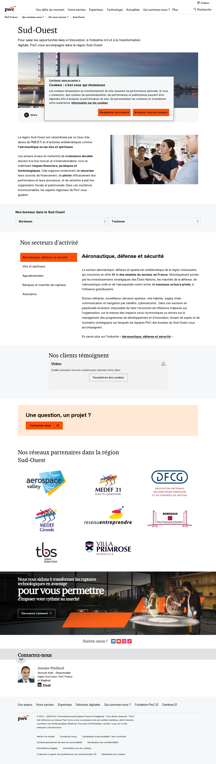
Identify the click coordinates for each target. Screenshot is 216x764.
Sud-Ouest (78, 17)
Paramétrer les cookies (113, 754)
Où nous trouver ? (58, 17)
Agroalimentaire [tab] (33, 275)
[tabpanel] (141, 296)
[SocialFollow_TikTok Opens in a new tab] (129, 642)
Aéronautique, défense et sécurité (146, 336)
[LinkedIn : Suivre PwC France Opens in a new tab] (113, 642)
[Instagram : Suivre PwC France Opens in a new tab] (124, 642)
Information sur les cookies (89, 102)
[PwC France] (10, 8)
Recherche (204, 9)
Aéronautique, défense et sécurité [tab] (45, 257)
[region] (109, 98)
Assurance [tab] (30, 294)
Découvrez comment (35, 613)
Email (47, 685)
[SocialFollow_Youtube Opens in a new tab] (119, 642)
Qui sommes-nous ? (33, 17)
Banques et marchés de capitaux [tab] (44, 285)
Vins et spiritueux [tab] (34, 266)
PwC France (11, 17)
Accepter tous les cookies (151, 112)
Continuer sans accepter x (64, 80)
